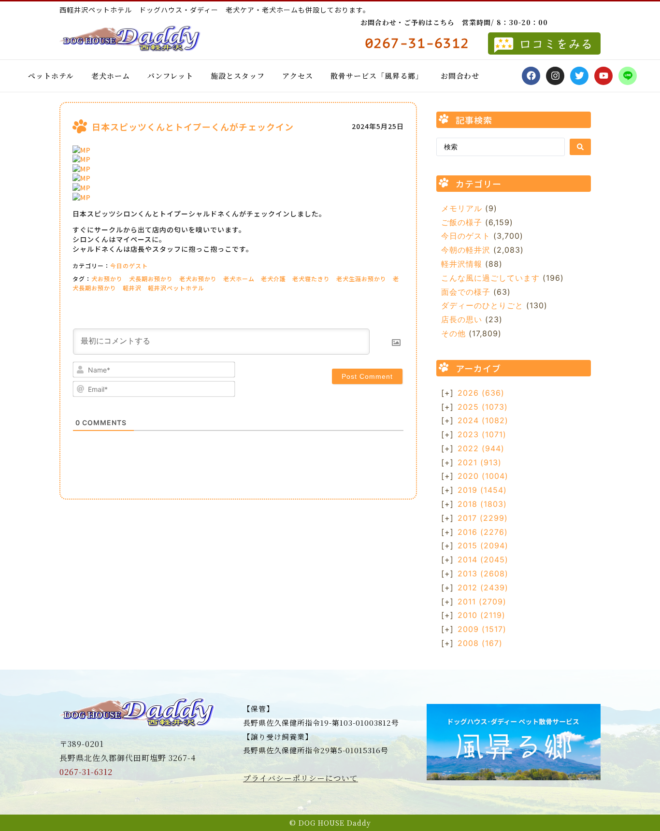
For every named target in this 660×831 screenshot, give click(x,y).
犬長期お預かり (151, 278)
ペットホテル (51, 76)
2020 (483, 476)
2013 (483, 573)
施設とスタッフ (238, 76)
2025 (483, 407)
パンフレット (170, 76)
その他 (453, 333)
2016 (483, 532)
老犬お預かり (198, 278)
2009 (482, 629)
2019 (482, 490)
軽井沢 (132, 288)
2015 (483, 545)
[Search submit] (580, 147)
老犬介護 (273, 278)
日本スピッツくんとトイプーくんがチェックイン (193, 126)
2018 (482, 504)
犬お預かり (107, 278)
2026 (481, 393)
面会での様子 (465, 292)
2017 (483, 518)
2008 (480, 643)
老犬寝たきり (311, 278)
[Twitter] (579, 76)
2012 (483, 587)
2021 (480, 462)
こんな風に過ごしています (490, 278)
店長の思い (461, 319)
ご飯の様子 (461, 222)
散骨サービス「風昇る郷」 (376, 76)
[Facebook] (531, 76)
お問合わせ (460, 76)
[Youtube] (603, 76)
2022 (481, 448)
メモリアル (461, 208)
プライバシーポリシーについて (300, 778)
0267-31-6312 (86, 771)
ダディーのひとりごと (482, 305)
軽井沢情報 (461, 264)
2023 (482, 434)
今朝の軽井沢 (465, 250)
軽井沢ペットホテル (176, 288)
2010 (481, 615)
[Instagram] (555, 76)
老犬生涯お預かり (361, 278)
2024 (483, 420)
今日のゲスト (129, 265)
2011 (482, 601)
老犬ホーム (110, 76)
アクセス (297, 76)
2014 (483, 559)
